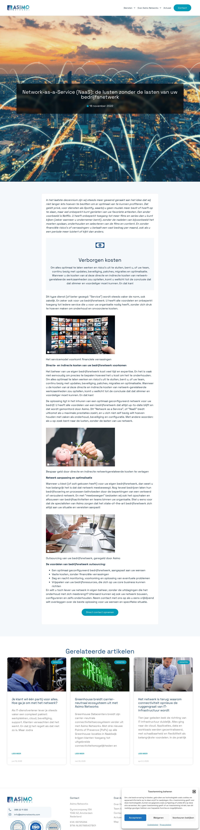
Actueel (167, 8)
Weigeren (158, 817)
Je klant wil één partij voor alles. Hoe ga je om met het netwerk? (35, 701)
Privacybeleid (165, 825)
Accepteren (135, 817)
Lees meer (16, 753)
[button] (194, 791)
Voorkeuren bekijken (183, 817)
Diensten (128, 8)
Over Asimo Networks (148, 8)
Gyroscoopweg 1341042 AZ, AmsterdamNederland (81, 813)
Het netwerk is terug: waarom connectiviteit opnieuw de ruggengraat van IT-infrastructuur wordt (160, 704)
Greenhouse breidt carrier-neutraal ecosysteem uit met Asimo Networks (96, 702)
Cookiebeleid (152, 825)
